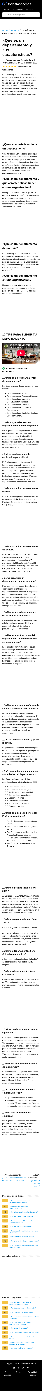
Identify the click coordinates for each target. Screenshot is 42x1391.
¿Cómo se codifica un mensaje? (21, 1348)
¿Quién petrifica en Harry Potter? (21, 1236)
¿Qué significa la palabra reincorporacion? (18, 1207)
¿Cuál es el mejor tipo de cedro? (21, 1216)
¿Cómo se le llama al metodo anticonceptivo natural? (20, 1323)
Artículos (6, 10)
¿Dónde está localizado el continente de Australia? (24, 1318)
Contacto (19, 1372)
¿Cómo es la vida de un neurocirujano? (24, 1241)
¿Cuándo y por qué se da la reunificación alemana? (19, 1202)
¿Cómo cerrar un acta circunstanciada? (24, 1332)
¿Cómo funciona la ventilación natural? (23, 1212)
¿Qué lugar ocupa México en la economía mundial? (21, 1222)
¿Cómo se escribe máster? (35, 1183)
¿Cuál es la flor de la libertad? (20, 1226)
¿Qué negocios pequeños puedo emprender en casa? (21, 1343)
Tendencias (18, 10)
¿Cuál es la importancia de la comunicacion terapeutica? (20, 1303)
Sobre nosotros (7, 1373)
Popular (29, 10)
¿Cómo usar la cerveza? (18, 1328)
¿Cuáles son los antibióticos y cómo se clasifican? (23, 1232)
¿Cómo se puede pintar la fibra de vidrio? (22, 1338)
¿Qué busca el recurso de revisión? (22, 1308)
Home (5, 30)
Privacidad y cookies (33, 1373)
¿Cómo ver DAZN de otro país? (21, 1312)
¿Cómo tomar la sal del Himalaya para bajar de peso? (23, 1246)
